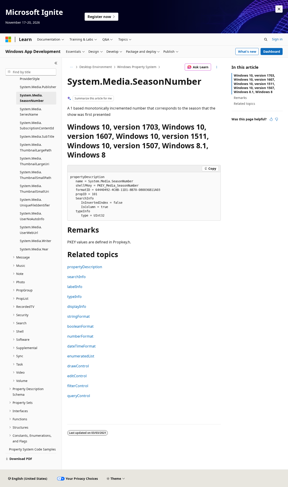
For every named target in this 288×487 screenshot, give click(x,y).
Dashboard (271, 51)
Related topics (244, 103)
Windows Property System (136, 67)
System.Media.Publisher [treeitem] (38, 87)
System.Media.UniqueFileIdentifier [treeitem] (35, 202)
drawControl (78, 366)
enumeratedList (80, 356)
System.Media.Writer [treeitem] (35, 241)
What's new (247, 51)
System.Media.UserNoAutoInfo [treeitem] (32, 216)
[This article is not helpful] (276, 119)
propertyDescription (84, 266)
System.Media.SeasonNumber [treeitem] (32, 98)
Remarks (240, 98)
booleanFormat (80, 326)
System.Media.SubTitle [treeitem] (37, 136)
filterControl (77, 385)
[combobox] (30, 72)
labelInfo (74, 286)
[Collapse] (56, 63)
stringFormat (78, 316)
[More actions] (217, 67)
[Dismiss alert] (279, 9)
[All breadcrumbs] (71, 67)
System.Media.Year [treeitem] (34, 249)
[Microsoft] (8, 39)
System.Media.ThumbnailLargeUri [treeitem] (34, 161)
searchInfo (76, 276)
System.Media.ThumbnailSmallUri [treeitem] (34, 189)
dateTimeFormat (81, 346)
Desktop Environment (95, 67)
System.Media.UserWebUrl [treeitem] (31, 230)
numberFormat (80, 336)
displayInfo (76, 306)
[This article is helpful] (271, 119)
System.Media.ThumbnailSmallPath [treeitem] (35, 175)
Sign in (277, 39)
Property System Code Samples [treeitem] (32, 449)
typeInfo (74, 296)
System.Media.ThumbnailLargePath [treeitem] (36, 147)
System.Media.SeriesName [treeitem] (31, 112)
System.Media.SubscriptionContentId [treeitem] (37, 125)
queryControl (78, 395)
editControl (77, 375)
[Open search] (265, 39)
